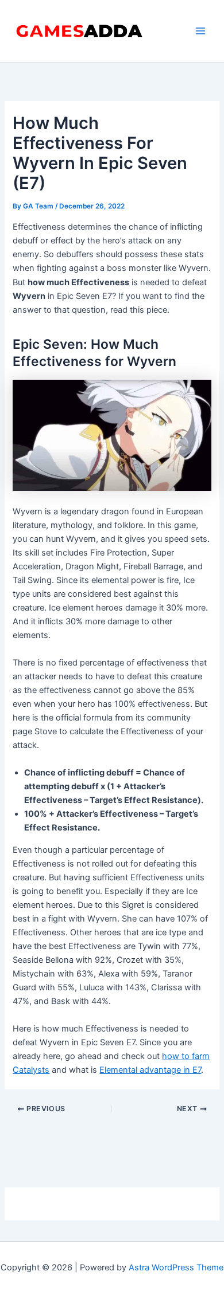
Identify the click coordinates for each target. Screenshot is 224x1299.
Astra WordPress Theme (176, 1267)
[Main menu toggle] (200, 31)
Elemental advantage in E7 (150, 1070)
